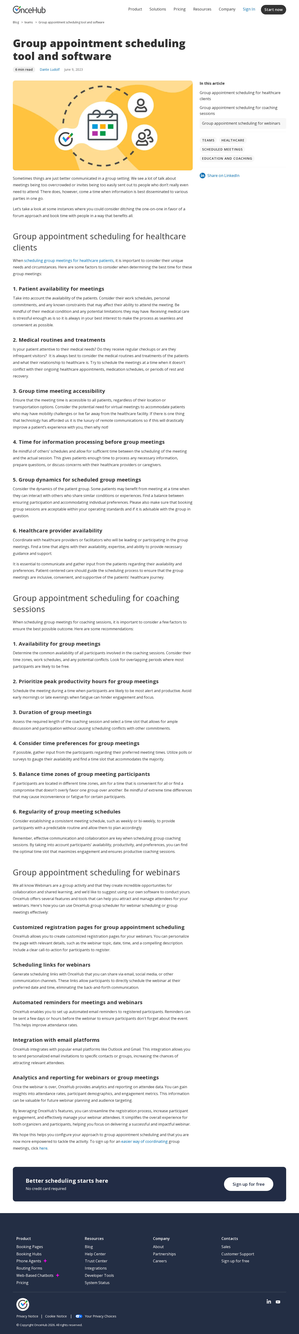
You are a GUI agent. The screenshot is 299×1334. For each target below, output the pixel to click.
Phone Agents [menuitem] (28, 1261)
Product (135, 9)
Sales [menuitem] (226, 1246)
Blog (16, 22)
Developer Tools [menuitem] (99, 1275)
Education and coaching (227, 158)
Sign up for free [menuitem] (235, 1261)
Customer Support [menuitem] (237, 1254)
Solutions (158, 9)
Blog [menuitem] (89, 1246)
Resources (202, 9)
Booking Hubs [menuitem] (29, 1254)
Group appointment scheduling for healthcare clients (240, 95)
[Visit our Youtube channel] (277, 1302)
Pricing (180, 9)
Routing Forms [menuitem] (29, 1268)
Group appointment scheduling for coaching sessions (239, 110)
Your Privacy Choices (100, 1316)
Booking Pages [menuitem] (29, 1246)
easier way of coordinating (144, 1141)
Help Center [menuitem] (95, 1254)
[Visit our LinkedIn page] (269, 1302)
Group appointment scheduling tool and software (71, 22)
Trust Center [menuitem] (96, 1261)
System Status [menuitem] (97, 1282)
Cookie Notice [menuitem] (56, 1316)
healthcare (233, 140)
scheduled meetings (222, 149)
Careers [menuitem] (160, 1261)
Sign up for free (249, 1184)
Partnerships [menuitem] (164, 1254)
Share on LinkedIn (223, 175)
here (43, 1148)
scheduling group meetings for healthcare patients (68, 260)
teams (29, 22)
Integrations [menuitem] (96, 1268)
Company (227, 9)
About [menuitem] (158, 1246)
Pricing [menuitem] (22, 1282)
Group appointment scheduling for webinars (241, 123)
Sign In (249, 9)
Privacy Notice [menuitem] (27, 1316)
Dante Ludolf (50, 69)
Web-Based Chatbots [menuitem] (34, 1275)
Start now (273, 9)
